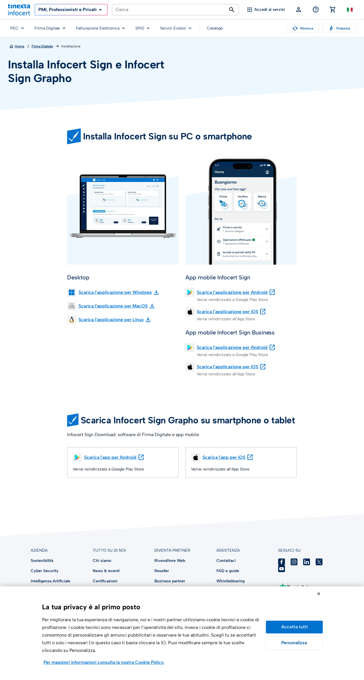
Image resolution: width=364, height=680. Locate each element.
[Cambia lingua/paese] (350, 9)
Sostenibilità (42, 560)
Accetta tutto (294, 627)
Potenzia (339, 28)
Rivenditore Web (169, 560)
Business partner (169, 581)
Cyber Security (45, 570)
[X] (319, 561)
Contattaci (226, 560)
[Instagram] (294, 561)
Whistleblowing (230, 581)
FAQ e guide (227, 570)
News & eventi (106, 570)
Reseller (161, 570)
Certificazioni (105, 581)
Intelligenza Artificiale (50, 581)
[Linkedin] (306, 561)
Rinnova (302, 28)
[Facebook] (281, 561)
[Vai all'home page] (19, 9)
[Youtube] (281, 568)
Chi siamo (102, 560)
